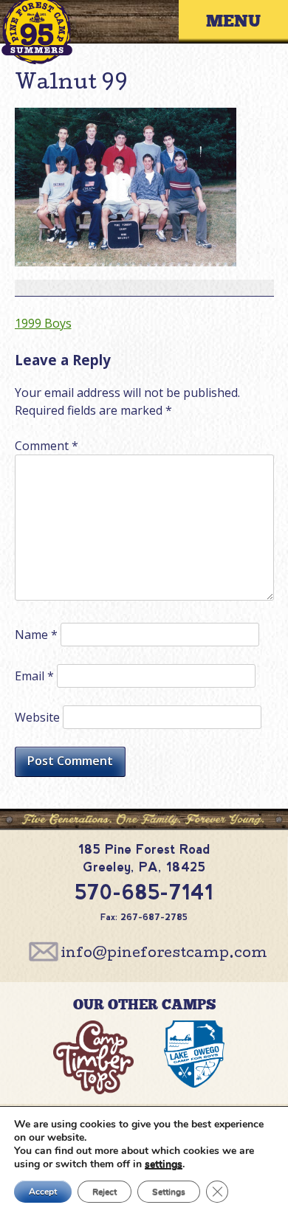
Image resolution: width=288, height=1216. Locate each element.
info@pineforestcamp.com (164, 954)
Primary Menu (244, 21)
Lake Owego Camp (194, 1060)
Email (34, 676)
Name (36, 634)
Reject (104, 1192)
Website (37, 717)
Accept (43, 1192)
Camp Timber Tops (94, 1060)
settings (163, 1164)
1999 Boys (43, 323)
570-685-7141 (144, 892)
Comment (46, 446)
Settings (168, 1192)
